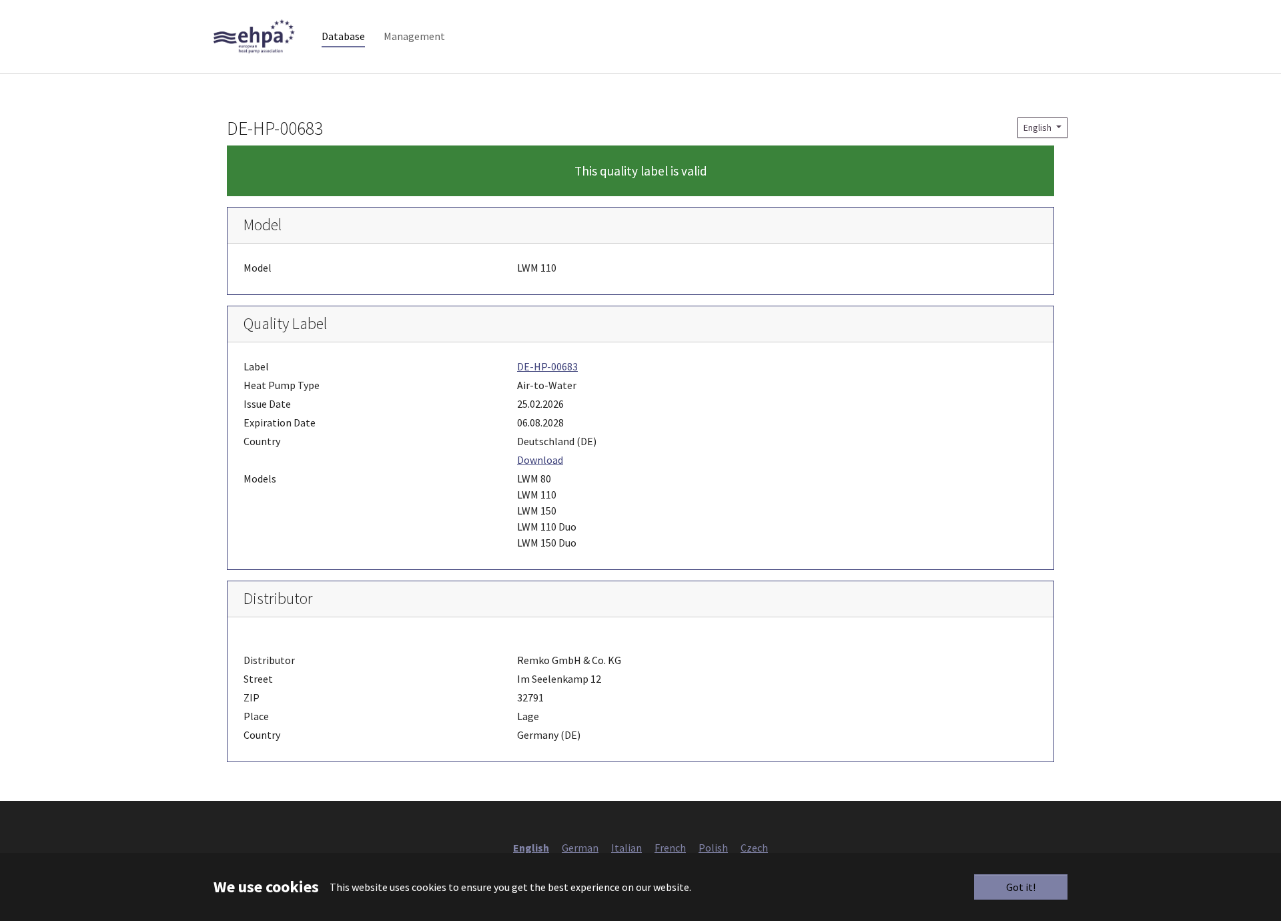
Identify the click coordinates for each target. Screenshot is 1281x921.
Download (540, 460)
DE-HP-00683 (547, 366)
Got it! (1020, 887)
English (1038, 127)
